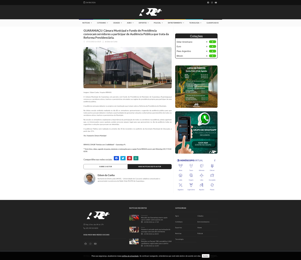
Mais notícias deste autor (149, 166)
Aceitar (205, 256)
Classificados (212, 23)
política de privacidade (130, 256)
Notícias (86, 23)
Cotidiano (101, 23)
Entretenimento (175, 23)
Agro (129, 23)
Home (199, 227)
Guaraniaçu (144, 215)
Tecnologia (194, 23)
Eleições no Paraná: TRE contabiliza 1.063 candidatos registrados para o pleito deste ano (156, 243)
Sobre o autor (105, 166)
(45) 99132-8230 (91, 228)
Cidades (116, 23)
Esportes (143, 23)
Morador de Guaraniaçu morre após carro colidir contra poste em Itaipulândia (154, 220)
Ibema (143, 227)
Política (143, 239)
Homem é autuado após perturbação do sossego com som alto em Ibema (155, 230)
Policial (157, 23)
